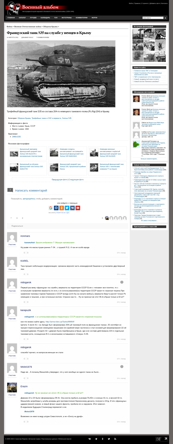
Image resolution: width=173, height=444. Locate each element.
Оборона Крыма (50, 27)
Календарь (45, 17)
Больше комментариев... (149, 159)
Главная (11, 17)
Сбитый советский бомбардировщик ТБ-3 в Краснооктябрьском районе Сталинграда (149, 168)
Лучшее (33, 17)
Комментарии (81, 17)
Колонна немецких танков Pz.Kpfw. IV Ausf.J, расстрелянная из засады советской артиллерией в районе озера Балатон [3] (153, 99)
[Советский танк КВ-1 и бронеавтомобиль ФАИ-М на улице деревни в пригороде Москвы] (138, 61)
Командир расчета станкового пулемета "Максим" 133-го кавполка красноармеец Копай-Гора (148, 211)
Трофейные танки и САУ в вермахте (46, 118)
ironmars (25, 236)
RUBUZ (31, 37)
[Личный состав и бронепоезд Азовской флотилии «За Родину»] (149, 50)
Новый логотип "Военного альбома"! (146, 81)
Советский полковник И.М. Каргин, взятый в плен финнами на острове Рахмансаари (153, 144)
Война (9, 27)
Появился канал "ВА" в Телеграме (146, 70)
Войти (131, 3)
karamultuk (29, 242)
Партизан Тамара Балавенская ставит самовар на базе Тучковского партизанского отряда (149, 216)
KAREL (25, 260)
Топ (55, 17)
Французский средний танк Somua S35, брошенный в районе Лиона (73, 166)
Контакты (164, 3)
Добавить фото (155, 3)
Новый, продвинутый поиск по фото (146, 79)
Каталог (22, 17)
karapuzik (26, 310)
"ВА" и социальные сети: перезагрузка (147, 77)
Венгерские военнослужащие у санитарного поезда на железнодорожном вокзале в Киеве (149, 205)
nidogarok (26, 282)
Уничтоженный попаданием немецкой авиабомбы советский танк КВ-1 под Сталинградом (147, 194)
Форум (94, 17)
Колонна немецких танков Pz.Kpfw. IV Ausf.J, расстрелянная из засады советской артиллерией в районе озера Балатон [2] (153, 112)
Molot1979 (26, 367)
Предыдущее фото (59, 180)
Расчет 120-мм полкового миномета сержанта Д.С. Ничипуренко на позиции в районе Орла (150, 185)
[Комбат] (160, 39)
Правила (137, 3)
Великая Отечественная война (27, 27)
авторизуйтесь (29, 199)
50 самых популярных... (149, 220)
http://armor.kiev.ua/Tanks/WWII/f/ (60, 322)
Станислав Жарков (20, 439)
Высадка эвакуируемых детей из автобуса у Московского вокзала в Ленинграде (154, 133)
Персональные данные (49, 439)
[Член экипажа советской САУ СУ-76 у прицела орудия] (160, 61)
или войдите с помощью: (67, 203)
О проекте (144, 3)
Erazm (24, 386)
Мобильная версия (64, 439)
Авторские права (34, 439)
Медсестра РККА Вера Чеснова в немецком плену (153, 123)
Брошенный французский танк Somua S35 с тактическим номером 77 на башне (112, 166)
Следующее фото (76, 180)
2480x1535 (16, 137)
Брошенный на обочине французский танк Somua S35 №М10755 (31, 166)
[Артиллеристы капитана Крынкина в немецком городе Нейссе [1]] (149, 61)
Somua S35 (66, 118)
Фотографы (67, 17)
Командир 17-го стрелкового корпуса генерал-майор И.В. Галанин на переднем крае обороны (150, 200)
